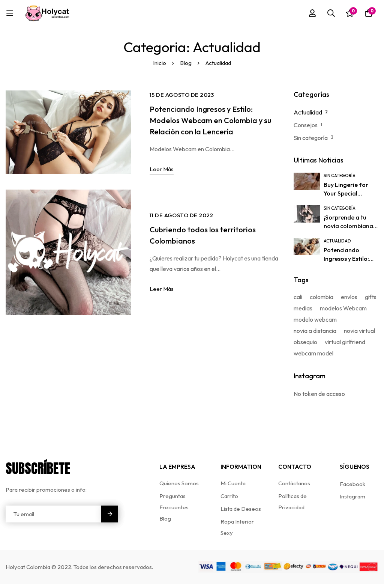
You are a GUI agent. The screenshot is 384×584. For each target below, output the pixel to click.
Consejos (306, 125)
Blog (186, 62)
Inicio (159, 62)
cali (298, 297)
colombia (321, 297)
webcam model (313, 353)
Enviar (109, 514)
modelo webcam (315, 319)
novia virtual (359, 330)
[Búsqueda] (331, 13)
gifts (370, 297)
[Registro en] (312, 13)
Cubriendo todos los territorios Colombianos (203, 235)
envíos (349, 297)
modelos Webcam (343, 308)
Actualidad (308, 112)
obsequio (305, 342)
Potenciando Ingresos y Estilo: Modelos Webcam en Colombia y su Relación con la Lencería (210, 120)
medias (303, 308)
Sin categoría (311, 137)
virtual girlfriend (345, 342)
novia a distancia (315, 330)
